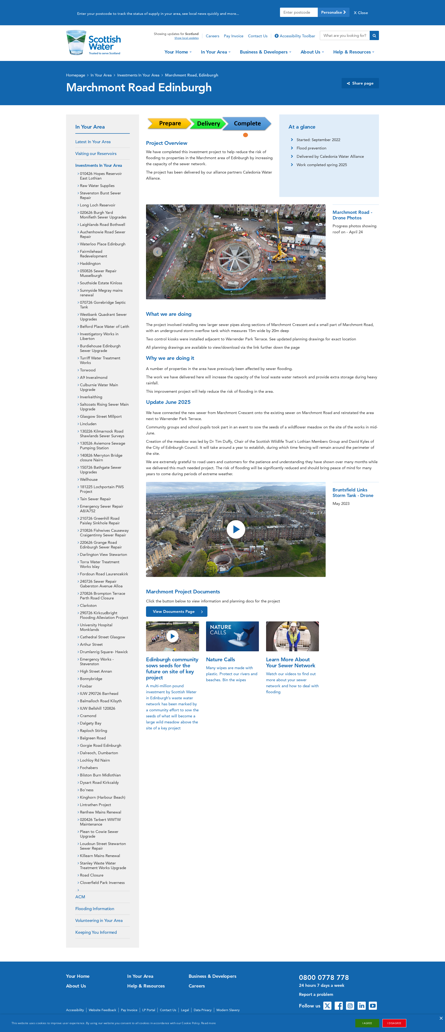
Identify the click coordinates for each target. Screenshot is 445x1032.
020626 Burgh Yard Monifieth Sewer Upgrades (103, 214)
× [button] (441, 1018)
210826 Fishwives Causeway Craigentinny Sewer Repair (104, 532)
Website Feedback (102, 1010)
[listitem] (236, 251)
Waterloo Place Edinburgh (102, 244)
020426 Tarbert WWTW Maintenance (100, 821)
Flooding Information (94, 908)
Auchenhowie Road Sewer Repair (102, 234)
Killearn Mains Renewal (100, 855)
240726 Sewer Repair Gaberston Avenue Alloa (101, 583)
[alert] (222, 1023)
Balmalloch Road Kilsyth (101, 701)
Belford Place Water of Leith (104, 326)
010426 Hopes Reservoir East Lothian (101, 175)
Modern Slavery (228, 1010)
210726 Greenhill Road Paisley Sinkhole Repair (100, 520)
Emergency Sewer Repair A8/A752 (101, 508)
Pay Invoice (233, 36)
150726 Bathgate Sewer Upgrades (100, 469)
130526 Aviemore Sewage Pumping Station (102, 445)
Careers (212, 36)
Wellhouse (89, 479)
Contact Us (257, 36)
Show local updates (187, 38)
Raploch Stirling (93, 730)
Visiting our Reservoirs (95, 153)
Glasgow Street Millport (101, 416)
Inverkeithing (91, 397)
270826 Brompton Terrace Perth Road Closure (102, 595)
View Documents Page (174, 611)
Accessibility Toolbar (297, 36)
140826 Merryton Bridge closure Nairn (101, 457)
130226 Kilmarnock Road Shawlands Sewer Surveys (102, 433)
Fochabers (89, 767)
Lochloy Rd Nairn (95, 760)
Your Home (176, 51)
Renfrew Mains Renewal (100, 812)
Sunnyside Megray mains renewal (101, 292)
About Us (310, 51)
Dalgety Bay (90, 723)
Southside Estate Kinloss (101, 283)
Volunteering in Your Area (99, 920)
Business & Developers (264, 51)
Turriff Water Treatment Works (100, 360)
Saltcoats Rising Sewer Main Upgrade (104, 406)
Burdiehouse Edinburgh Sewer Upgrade (100, 348)
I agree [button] (367, 1023)
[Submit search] (374, 35)
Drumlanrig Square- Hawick (104, 651)
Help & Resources (352, 51)
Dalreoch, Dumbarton (99, 752)
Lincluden (88, 423)
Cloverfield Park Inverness (102, 882)
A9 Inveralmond (93, 377)
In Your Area (214, 51)
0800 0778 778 (324, 978)
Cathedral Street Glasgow (102, 637)
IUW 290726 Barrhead (99, 693)
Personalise (332, 12)
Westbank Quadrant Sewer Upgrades (103, 316)
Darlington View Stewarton (103, 554)
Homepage (75, 75)
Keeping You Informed (96, 932)
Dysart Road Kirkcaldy (99, 782)
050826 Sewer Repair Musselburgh (98, 273)
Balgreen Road (93, 738)
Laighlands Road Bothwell (102, 224)
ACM (80, 896)
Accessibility (75, 1010)
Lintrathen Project (95, 804)
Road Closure (91, 875)
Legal (185, 1010)
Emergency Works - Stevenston (97, 661)
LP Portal (148, 1010)
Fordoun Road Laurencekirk (104, 574)
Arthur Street (91, 644)
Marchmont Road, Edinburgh (191, 75)
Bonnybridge (91, 678)
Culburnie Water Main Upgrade (99, 387)
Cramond (88, 715)
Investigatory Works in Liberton (99, 336)
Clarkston (88, 605)
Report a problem (316, 994)
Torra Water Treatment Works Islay (99, 564)
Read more (208, 1023)
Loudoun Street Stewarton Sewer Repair (103, 846)
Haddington (90, 263)
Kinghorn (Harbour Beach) (102, 797)
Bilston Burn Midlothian (100, 775)
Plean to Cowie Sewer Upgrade (99, 834)
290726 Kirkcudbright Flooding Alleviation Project (104, 615)
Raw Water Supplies (97, 185)
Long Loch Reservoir (97, 205)
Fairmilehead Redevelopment (93, 253)
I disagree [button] (394, 1023)
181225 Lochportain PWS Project (102, 489)
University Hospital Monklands (96, 627)
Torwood (87, 370)
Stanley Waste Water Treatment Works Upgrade (103, 865)
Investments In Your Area (138, 75)
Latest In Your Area (93, 141)
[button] (157, 251)
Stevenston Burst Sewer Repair (100, 195)
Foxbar (86, 686)
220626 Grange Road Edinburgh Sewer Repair (101, 544)
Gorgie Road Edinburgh (100, 745)
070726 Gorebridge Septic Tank (103, 304)
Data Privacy (203, 1010)
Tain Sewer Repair (95, 499)
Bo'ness (86, 790)
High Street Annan (96, 671)
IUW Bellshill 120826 (97, 708)
